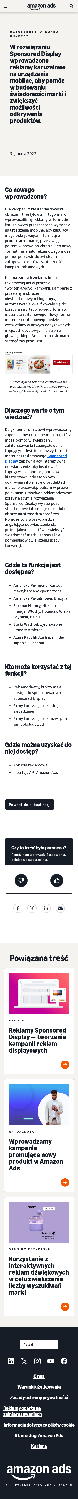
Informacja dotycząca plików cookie (39, 1425)
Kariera (39, 1446)
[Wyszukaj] (72, 6)
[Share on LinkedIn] (46, 908)
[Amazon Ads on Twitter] (24, 1362)
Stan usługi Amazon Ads (39, 1435)
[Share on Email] (60, 908)
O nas (39, 1376)
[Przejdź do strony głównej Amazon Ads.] (39, 1472)
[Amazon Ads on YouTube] (50, 1362)
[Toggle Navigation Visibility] (5, 6)
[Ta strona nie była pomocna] (21, 881)
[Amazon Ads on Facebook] (64, 1362)
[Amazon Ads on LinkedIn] (10, 1362)
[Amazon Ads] (38, 6)
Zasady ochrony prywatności (39, 1397)
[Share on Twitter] (32, 908)
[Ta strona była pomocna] (56, 881)
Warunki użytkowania (39, 1387)
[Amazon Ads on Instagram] (37, 1362)
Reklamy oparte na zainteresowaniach (22, 1411)
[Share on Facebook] (17, 908)
